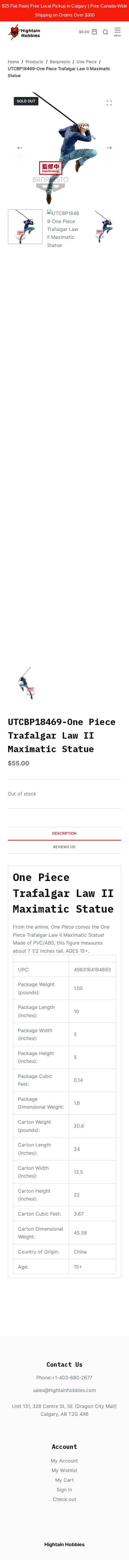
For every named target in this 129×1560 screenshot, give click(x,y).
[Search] (105, 32)
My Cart (64, 1480)
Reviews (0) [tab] (64, 847)
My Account (64, 1461)
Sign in (64, 1490)
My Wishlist (64, 1470)
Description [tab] (64, 833)
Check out (64, 1499)
